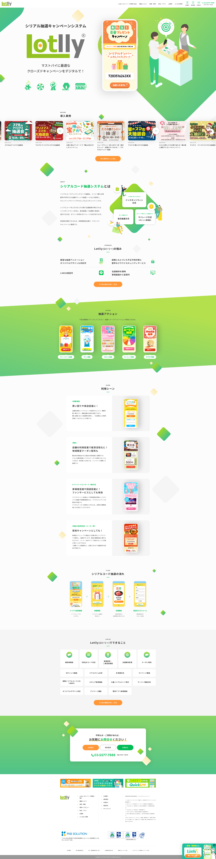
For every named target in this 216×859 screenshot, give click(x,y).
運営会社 (105, 805)
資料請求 (105, 799)
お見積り (105, 796)
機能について (143, 4)
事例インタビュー (84, 807)
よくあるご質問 (84, 817)
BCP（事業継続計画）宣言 (93, 850)
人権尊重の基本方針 (109, 850)
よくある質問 (178, 4)
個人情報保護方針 (79, 850)
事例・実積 (82, 804)
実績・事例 (152, 4)
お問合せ (105, 802)
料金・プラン (162, 4)
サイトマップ (107, 808)
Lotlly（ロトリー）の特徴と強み (127, 4)
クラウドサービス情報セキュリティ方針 (140, 850)
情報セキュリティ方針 (122, 850)
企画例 (170, 4)
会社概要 (69, 850)
